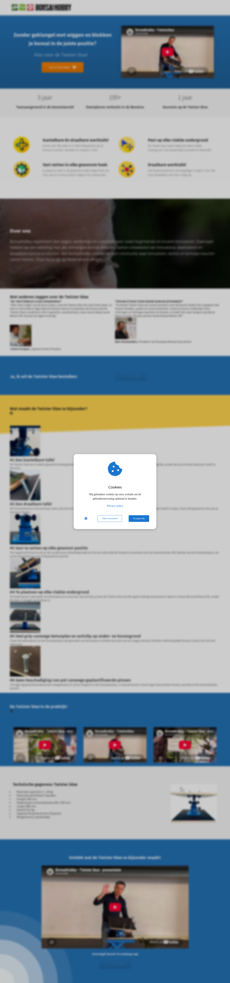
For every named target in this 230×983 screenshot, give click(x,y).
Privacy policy (115, 505)
